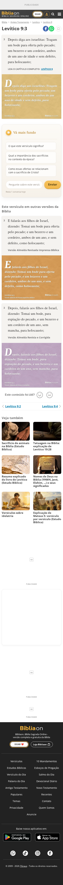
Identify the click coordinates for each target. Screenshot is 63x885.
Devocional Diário (46, 781)
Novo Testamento (46, 787)
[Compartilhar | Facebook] (45, 28)
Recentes (46, 794)
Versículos (16, 761)
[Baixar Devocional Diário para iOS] (47, 838)
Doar (37, 14)
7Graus (23, 866)
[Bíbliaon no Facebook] (50, 853)
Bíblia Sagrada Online (15, 16)
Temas (16, 801)
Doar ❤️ (19, 744)
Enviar (52, 184)
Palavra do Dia (16, 781)
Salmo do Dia (46, 774)
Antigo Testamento (16, 787)
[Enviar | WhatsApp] (51, 28)
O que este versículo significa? (26, 146)
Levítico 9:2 (13, 406)
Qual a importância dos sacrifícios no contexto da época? (28, 157)
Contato (46, 801)
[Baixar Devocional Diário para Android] (17, 838)
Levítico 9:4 (50, 406)
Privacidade (16, 807)
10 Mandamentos (46, 761)
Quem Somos (46, 807)
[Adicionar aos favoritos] (58, 28)
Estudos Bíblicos (16, 768)
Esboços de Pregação (46, 768)
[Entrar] (47, 14)
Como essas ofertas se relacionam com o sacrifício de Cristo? (28, 170)
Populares (16, 794)
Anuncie (31, 814)
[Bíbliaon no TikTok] (25, 853)
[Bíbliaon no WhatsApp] (13, 853)
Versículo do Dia (16, 774)
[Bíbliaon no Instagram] (37, 853)
